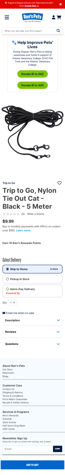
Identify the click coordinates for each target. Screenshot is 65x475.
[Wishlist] (59, 183)
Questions (11, 344)
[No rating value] (12, 214)
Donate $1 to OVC (32, 74)
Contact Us (8, 389)
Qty (4, 302)
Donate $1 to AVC (32, 85)
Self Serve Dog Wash (13, 425)
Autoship (7, 418)
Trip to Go (8, 183)
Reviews (10, 331)
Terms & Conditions (12, 396)
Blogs (5, 376)
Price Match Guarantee (14, 399)
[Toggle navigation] (6, 17)
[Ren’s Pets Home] (32, 17)
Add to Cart (32, 465)
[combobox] (32, 31)
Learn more (23, 230)
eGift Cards (8, 429)
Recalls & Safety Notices (15, 402)
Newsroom (8, 372)
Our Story (7, 369)
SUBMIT (57, 449)
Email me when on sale (20, 313)
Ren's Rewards (10, 415)
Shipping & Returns (12, 392)
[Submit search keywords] (58, 30)
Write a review (35, 214)
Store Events (9, 422)
